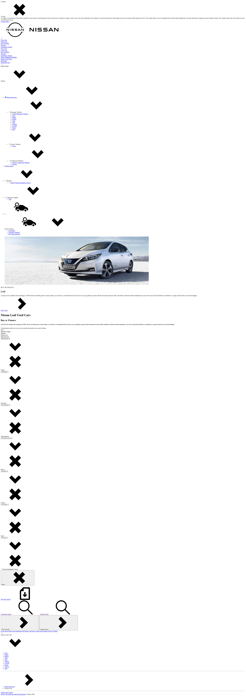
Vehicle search (9, 166)
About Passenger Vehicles (20, 114)
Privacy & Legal (6, 694)
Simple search (44, 614)
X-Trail (14, 126)
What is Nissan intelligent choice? (20, 183)
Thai (9, 199)
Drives (3, 469)
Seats (2, 536)
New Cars (4, 40)
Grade (3, 370)
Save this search (5, 599)
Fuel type (3, 403)
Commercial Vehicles (16, 161)
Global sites (4, 692)
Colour (3, 503)
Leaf (13, 115)
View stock (4, 310)
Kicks (14, 128)
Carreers (10, 692)
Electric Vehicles (15, 144)
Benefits (9, 181)
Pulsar (14, 117)
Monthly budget (5, 331)
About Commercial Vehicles (20, 162)
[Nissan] (29, 36)
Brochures (4, 61)
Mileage (3, 333)
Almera (14, 124)
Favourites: (11, 230)
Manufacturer (5, 337)
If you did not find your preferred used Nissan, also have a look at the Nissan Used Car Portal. (29, 631)
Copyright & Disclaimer (18, 694)
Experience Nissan (6, 47)
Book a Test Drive (6, 59)
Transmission (5, 436)
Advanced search (6, 614)
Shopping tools (5, 62)
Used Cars (4, 42)
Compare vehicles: (14, 232)
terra (13, 129)
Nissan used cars (12, 97)
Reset (3, 584)
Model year (4, 335)
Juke (13, 122)
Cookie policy (5, 21)
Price (2, 330)
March (14, 119)
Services (3, 45)
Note (13, 121)
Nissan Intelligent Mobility (9, 57)
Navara (14, 164)
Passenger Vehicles (16, 112)
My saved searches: (14, 234)
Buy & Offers (5, 43)
